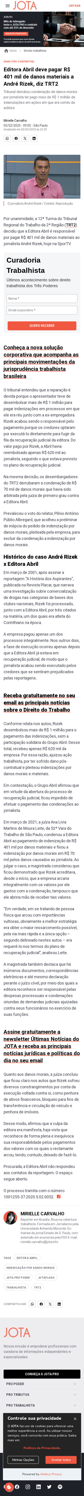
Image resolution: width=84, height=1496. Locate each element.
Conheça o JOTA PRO (42, 1374)
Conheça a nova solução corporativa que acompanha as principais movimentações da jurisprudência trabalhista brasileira (41, 361)
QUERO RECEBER (42, 325)
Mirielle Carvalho (15, 120)
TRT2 (71, 225)
